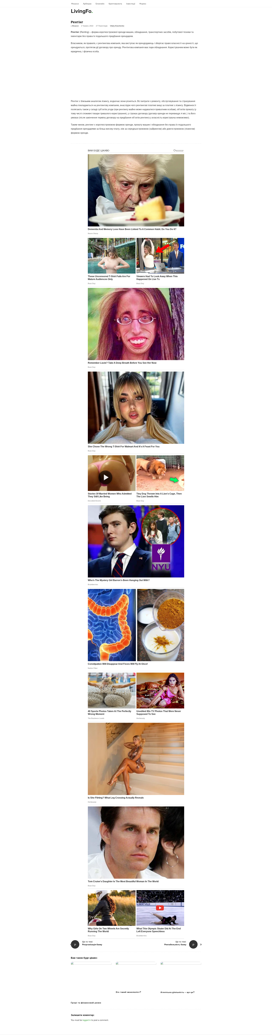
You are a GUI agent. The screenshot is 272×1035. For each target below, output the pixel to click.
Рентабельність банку (175, 944)
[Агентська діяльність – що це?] (181, 975)
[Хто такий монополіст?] (136, 975)
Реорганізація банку (92, 944)
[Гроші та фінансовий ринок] (91, 980)
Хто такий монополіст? (128, 992)
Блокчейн (100, 3)
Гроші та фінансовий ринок (86, 1002)
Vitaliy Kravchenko (117, 25)
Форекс (142, 3)
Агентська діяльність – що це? (178, 992)
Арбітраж (87, 3)
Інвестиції (130, 3)
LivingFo (81, 10)
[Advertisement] (136, 76)
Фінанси (75, 3)
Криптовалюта (115, 3)
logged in (87, 1020)
